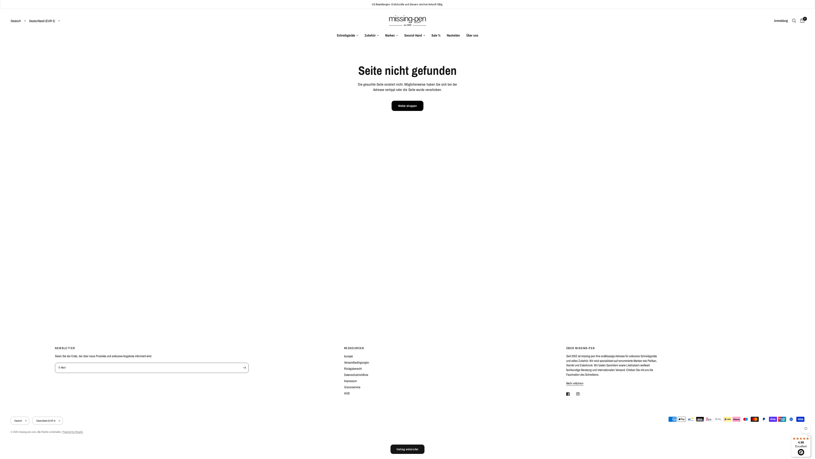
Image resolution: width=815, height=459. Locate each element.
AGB (347, 393)
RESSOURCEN (354, 348)
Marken (390, 35)
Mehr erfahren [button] (574, 383)
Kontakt (348, 356)
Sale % (435, 35)
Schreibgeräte (346, 35)
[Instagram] (581, 394)
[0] (801, 21)
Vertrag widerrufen (407, 449)
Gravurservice (352, 387)
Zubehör (370, 35)
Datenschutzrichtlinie (356, 375)
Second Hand (413, 35)
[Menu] (808, 436)
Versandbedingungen (356, 362)
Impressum (350, 381)
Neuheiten (453, 35)
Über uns (472, 35)
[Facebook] (571, 394)
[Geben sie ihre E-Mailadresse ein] (244, 368)
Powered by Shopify (72, 432)
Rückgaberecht (353, 368)
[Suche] (794, 21)
